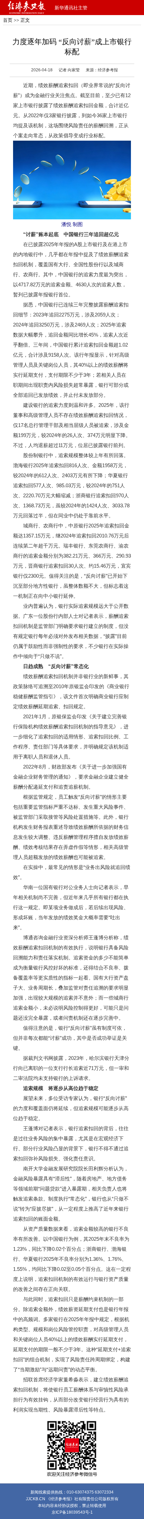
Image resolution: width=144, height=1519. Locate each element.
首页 (7, 20)
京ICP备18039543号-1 (72, 1512)
